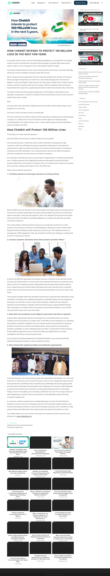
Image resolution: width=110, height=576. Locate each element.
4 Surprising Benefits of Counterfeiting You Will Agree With (18, 559)
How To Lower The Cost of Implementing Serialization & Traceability (40, 536)
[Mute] (98, 24)
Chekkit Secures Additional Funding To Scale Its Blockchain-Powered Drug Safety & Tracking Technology (88, 87)
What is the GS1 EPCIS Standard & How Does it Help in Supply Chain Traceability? (63, 537)
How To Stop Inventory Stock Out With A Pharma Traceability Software (17, 537)
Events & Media (81, 115)
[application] (90, 19)
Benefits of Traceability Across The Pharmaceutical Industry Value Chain (40, 473)
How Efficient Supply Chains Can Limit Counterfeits (18, 472)
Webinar (80, 129)
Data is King (81, 112)
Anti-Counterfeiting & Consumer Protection (88, 101)
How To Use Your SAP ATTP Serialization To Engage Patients (63, 451)
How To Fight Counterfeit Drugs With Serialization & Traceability (63, 557)
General (80, 118)
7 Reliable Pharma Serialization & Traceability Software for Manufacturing (40, 557)
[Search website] (102, 3)
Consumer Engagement (83, 110)
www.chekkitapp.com (24, 416)
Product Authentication (83, 121)
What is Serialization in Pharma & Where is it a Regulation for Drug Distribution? (40, 516)
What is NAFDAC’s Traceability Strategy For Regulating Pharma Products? (40, 493)
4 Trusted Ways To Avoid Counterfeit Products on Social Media (63, 514)
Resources (80, 123)
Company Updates (82, 107)
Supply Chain (81, 126)
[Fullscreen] (101, 24)
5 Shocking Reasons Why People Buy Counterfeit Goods (63, 472)
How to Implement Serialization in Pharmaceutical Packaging (40, 452)
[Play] (80, 24)
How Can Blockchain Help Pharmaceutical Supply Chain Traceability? (63, 493)
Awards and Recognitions (84, 104)
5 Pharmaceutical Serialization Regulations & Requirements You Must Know (18, 494)
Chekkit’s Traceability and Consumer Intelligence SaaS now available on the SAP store (18, 452)
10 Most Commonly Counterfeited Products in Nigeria (17, 514)
